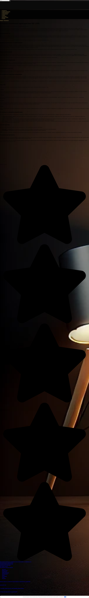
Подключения (5, 12)
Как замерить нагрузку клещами (6, 567)
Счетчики (4, 16)
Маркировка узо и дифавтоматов (6, 562)
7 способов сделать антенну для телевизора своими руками (12, 588)
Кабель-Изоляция (6, 11)
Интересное (4, 571)
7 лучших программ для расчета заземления (8, 591)
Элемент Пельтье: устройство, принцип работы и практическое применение (15, 581)
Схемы (3, 15)
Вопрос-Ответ (5, 17)
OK (65, 596)
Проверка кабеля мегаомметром (6, 564)
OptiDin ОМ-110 (3, 585)
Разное (3, 18)
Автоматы (4, 10)
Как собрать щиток (4, 566)
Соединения (5, 14)
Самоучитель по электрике (5, 565)
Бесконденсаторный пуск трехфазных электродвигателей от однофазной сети (15, 561)
